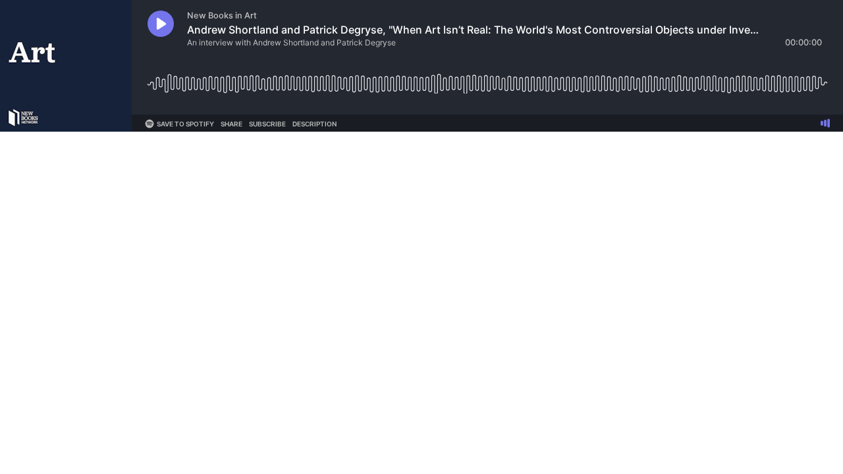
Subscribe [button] (267, 124)
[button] (161, 24)
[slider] (487, 78)
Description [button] (314, 124)
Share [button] (231, 124)
